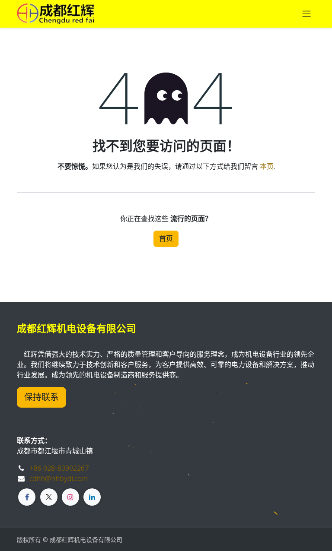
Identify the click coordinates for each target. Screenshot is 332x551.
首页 (166, 238)
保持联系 (41, 397)
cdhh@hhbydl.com (58, 478)
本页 (267, 166)
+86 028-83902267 (59, 468)
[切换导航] (306, 14)
